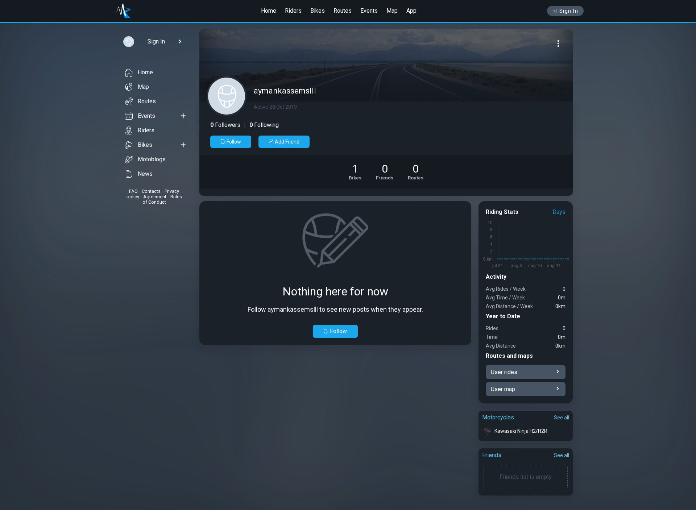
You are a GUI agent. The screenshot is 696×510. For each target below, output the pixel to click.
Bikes (317, 10)
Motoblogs (152, 159)
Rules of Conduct (162, 199)
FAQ (133, 191)
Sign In (569, 11)
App (411, 10)
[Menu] (558, 43)
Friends (491, 455)
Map (392, 10)
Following (264, 124)
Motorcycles (498, 417)
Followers (225, 124)
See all (561, 417)
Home (268, 10)
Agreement (154, 196)
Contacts (151, 191)
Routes (343, 10)
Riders (293, 10)
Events (369, 10)
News (145, 173)
